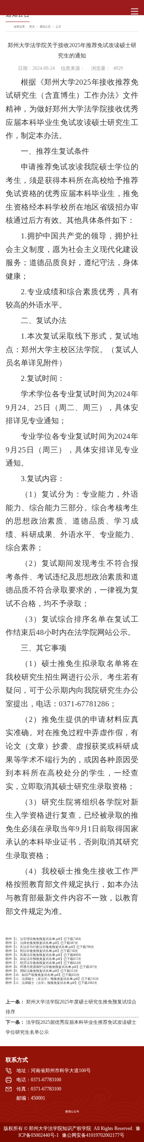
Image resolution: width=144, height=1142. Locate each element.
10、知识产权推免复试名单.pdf (37, 975)
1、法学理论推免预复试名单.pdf (37, 939)
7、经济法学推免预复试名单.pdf (37, 963)
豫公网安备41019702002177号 (93, 1135)
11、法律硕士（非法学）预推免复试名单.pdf (46, 979)
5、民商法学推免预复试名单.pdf (37, 955)
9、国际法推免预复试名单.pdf (36, 971)
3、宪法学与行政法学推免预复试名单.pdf (44, 947)
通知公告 (45, 27)
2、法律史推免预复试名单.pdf (36, 943)
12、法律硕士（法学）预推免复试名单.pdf (45, 983)
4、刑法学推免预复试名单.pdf (36, 951)
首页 (32, 27)
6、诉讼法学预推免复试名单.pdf (37, 959)
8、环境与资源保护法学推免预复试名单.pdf (45, 967)
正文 (58, 27)
